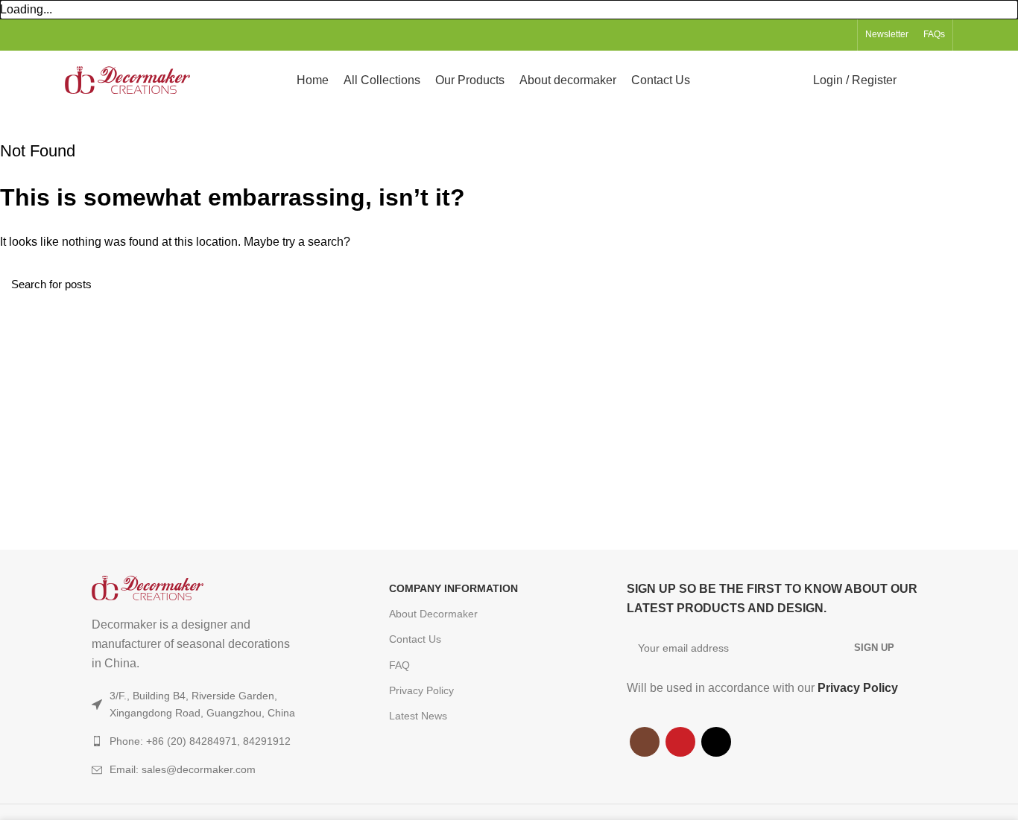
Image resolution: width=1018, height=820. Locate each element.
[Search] (917, 80)
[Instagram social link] (806, 35)
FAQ (399, 665)
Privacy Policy (421, 690)
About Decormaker (433, 614)
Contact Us (415, 639)
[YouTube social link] (823, 35)
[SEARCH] (998, 284)
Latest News (418, 716)
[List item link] (210, 769)
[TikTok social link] (841, 35)
